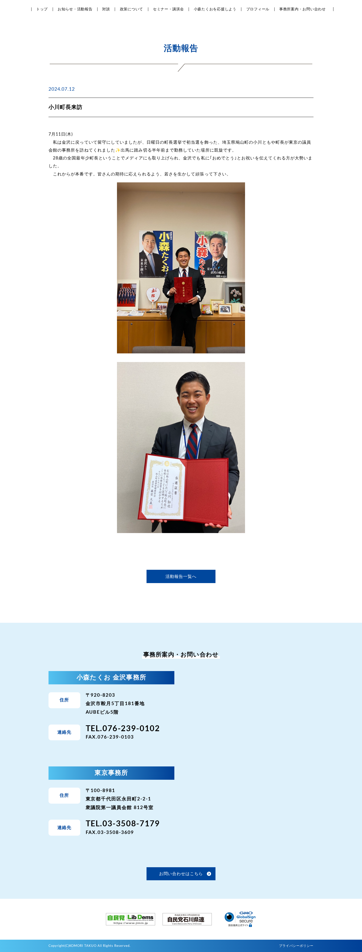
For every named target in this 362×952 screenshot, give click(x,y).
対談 (106, 9)
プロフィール (258, 9)
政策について (131, 9)
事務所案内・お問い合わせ (302, 9)
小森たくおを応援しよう (215, 9)
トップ (42, 9)
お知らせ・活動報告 (75, 9)
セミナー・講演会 (168, 9)
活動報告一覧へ (180, 576)
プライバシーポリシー (296, 946)
